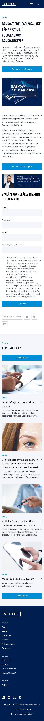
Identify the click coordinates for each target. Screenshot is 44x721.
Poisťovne (6, 635)
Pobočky (6, 685)
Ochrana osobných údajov (22, 714)
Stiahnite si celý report (22, 69)
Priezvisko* (6, 220)
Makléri (5, 639)
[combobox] (38, 4)
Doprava (6, 648)
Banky (4, 627)
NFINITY (5, 660)
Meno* (4, 208)
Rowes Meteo (8, 673)
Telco (4, 631)
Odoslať (22, 303)
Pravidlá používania (22, 709)
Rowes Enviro (8, 668)
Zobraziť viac (22, 357)
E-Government (8, 644)
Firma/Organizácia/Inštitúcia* (13, 245)
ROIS (4, 664)
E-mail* (5, 232)
